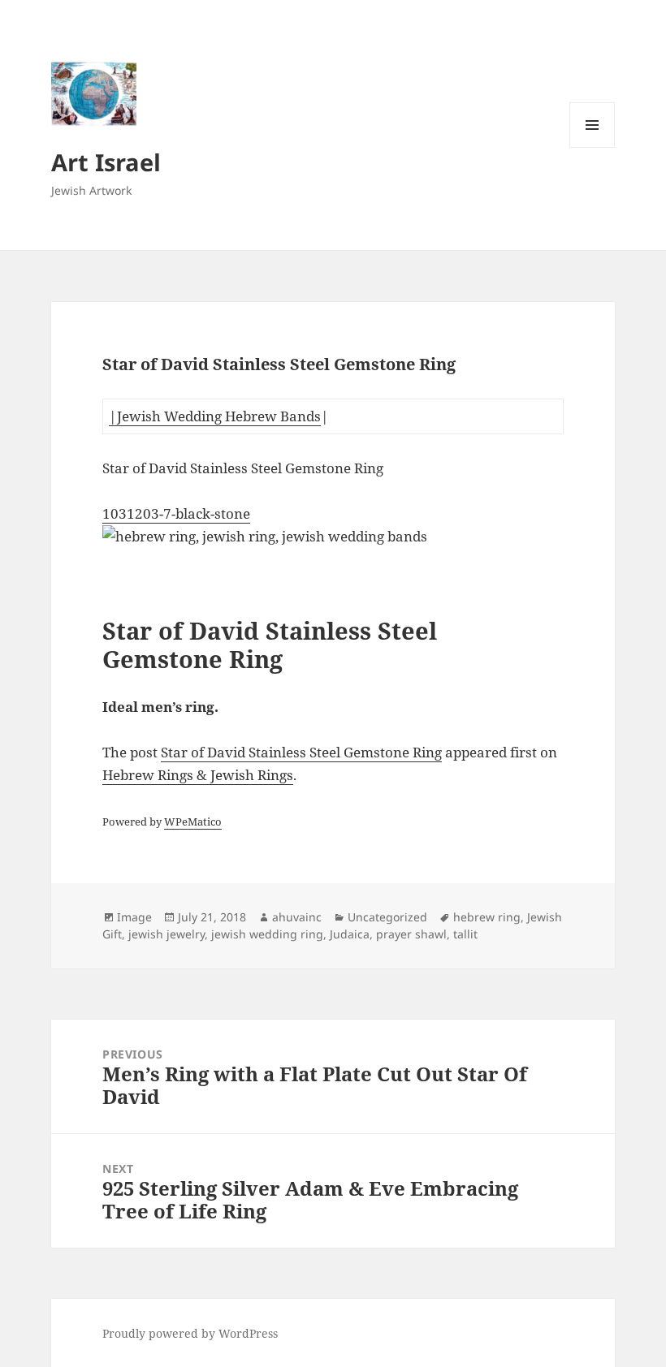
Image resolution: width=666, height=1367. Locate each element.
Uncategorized (387, 917)
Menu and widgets (592, 147)
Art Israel (106, 162)
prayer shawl (411, 934)
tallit (465, 934)
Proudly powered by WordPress (190, 1333)
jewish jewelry (166, 934)
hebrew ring (487, 917)
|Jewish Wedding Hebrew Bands (215, 416)
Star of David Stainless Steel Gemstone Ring (301, 752)
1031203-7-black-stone (176, 513)
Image (134, 917)
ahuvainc (297, 917)
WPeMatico (193, 821)
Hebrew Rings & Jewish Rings (197, 774)
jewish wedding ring (267, 934)
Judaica (350, 934)
